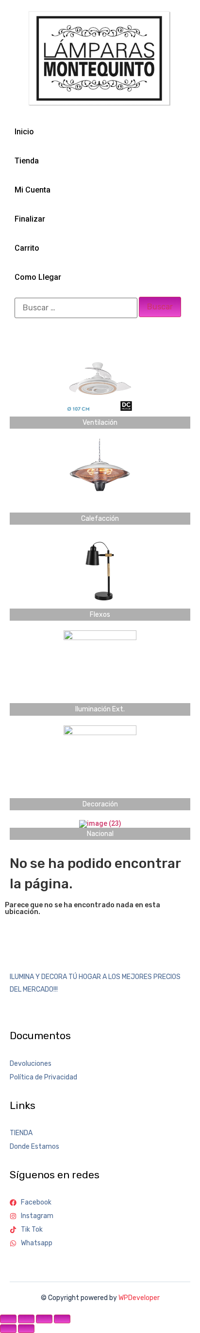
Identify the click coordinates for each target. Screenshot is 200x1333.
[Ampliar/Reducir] (8, 1319)
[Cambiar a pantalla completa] (26, 1319)
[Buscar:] (76, 308)
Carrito (27, 248)
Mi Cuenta (32, 189)
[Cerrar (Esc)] (62, 1319)
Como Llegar (38, 277)
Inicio (24, 131)
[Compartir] (44, 1319)
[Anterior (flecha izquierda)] (8, 1328)
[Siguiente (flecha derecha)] (26, 1328)
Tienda (27, 160)
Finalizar (30, 219)
